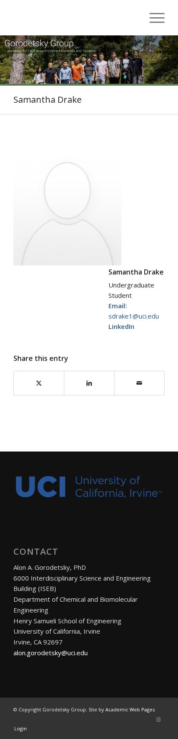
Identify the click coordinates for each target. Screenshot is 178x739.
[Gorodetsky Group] (73, 17)
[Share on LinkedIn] (89, 383)
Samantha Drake (47, 99)
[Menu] (153, 17)
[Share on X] (39, 383)
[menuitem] (153, 17)
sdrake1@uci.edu (133, 316)
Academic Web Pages (130, 709)
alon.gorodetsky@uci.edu (50, 652)
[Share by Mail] (139, 383)
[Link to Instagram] (158, 719)
